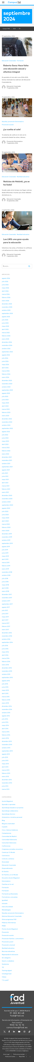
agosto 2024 (6, 355)
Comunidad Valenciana (9, 839)
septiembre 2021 (7, 466)
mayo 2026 (5, 288)
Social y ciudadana (8, 961)
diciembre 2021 (7, 457)
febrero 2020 (6, 527)
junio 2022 (5, 438)
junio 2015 (5, 687)
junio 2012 (5, 786)
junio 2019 (5, 553)
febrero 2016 (6, 661)
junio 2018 (5, 581)
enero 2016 (5, 664)
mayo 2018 (5, 585)
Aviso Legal (6, 1054)
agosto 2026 (6, 278)
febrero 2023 (6, 412)
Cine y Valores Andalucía (10, 830)
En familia (5, 871)
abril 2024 (5, 367)
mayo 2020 (5, 518)
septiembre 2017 (7, 604)
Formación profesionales (10, 894)
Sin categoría (6, 957)
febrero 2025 (6, 336)
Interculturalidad (7, 906)
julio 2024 (5, 358)
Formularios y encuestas (9, 897)
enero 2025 (5, 339)
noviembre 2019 (7, 537)
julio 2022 (5, 435)
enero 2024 (5, 377)
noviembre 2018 (7, 572)
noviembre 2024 (7, 345)
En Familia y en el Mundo (10, 874)
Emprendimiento (7, 868)
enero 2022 (5, 454)
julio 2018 (5, 578)
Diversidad (5, 862)
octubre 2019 (6, 540)
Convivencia (6, 855)
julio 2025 (5, 320)
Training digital (7, 970)
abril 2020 (5, 521)
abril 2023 (5, 406)
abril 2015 (5, 693)
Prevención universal (8, 945)
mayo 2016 (5, 652)
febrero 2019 (6, 565)
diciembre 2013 (7, 741)
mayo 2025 (5, 326)
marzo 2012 (5, 789)
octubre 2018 (6, 575)
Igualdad (5, 900)
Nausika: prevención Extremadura (13, 121)
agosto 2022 (6, 431)
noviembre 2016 (7, 636)
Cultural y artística (8, 858)
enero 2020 (5, 530)
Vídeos (4, 977)
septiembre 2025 (7, 313)
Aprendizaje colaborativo (10, 811)
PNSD (4, 926)
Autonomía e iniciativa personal (12, 817)
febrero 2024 (6, 374)
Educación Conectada (9, 60)
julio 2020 (5, 511)
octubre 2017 (6, 601)
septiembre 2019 (7, 543)
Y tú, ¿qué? (5, 980)
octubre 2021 (6, 463)
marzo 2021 (5, 486)
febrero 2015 (6, 700)
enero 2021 (5, 492)
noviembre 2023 (7, 383)
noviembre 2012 (7, 783)
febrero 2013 (6, 773)
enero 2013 (5, 776)
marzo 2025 (6, 332)
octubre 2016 (6, 639)
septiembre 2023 (7, 390)
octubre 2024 (6, 348)
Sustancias (5, 964)
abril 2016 (5, 655)
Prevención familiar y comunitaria (13, 938)
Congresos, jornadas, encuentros (12, 849)
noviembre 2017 (7, 597)
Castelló (4, 827)
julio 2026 (5, 281)
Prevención (5, 932)
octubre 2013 (6, 747)
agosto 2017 (6, 607)
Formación (20, 60)
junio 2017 (5, 613)
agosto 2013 (6, 754)
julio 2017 (5, 610)
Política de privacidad (18, 1054)
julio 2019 (5, 549)
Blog (3, 820)
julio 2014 (5, 719)
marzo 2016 (5, 658)
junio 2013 (5, 760)
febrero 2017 (6, 626)
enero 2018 (5, 591)
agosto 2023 (6, 393)
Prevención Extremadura (14, 141)
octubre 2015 (6, 674)
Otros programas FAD (9, 919)
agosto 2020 (6, 508)
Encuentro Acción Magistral (11, 878)
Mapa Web (22, 1056)
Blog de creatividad (8, 823)
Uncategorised (6, 973)
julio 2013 (5, 757)
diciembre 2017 (7, 594)
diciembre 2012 (7, 779)
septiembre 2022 (7, 428)
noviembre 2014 (7, 709)
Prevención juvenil (7, 942)
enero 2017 (5, 629)
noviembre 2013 (7, 744)
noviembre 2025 (7, 307)
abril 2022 (5, 444)
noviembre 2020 (7, 498)
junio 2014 (5, 722)
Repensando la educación (10, 954)
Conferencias (6, 846)
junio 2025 (5, 323)
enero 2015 (5, 703)
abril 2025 (5, 329)
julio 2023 (5, 396)
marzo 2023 (6, 409)
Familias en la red (8, 884)
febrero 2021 (6, 489)
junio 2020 (5, 514)
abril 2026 (5, 291)
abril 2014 (5, 728)
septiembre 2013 (7, 751)
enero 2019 (5, 569)
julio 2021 (5, 473)
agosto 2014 (6, 716)
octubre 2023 (6, 387)
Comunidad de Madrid (9, 836)
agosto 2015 (6, 680)
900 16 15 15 (17, 1025)
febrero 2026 (6, 297)
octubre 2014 (6, 712)
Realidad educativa (23, 176)
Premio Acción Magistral (10, 929)
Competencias (6, 833)
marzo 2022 (6, 447)
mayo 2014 (5, 725)
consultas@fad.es (17, 1028)
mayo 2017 (5, 617)
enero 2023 (5, 415)
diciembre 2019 (7, 534)
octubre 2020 (6, 502)
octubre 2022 (6, 425)
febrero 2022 (6, 450)
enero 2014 (5, 738)
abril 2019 (5, 559)
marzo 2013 (5, 770)
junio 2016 (5, 648)
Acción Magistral (7, 801)
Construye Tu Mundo (8, 852)
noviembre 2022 (7, 422)
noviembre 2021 (7, 460)
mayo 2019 (5, 556)
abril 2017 (5, 620)
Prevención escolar (8, 124)
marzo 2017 (5, 623)
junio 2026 (5, 284)
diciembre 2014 (7, 706)
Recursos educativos (8, 951)
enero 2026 (5, 300)
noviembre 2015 (7, 671)
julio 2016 (5, 645)
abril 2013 (5, 767)
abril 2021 (5, 482)
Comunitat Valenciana (9, 843)
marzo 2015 (5, 696)
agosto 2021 (6, 470)
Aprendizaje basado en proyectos (12, 807)
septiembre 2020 (7, 505)
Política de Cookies (10, 1056)
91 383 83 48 (17, 1013)
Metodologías (6, 910)
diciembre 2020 (7, 495)
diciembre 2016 (7, 633)
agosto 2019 (6, 546)
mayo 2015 (5, 690)
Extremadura (6, 881)
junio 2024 (5, 361)
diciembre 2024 (7, 342)
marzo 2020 (6, 524)
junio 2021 (5, 476)
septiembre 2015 (7, 677)
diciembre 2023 (7, 380)
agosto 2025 (6, 316)
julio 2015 (5, 684)
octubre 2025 (6, 310)
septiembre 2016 (7, 642)
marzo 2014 (5, 732)
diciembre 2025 (7, 304)
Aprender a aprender (8, 804)
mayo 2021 (5, 479)
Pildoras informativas (9, 922)
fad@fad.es (17, 1016)
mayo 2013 (5, 763)
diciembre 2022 (7, 419)
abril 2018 (5, 588)
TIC (3, 967)
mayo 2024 (5, 364)
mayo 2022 (5, 441)
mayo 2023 (5, 403)
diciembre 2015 (7, 668)
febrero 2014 (6, 735)
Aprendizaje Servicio (8, 814)
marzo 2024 (6, 371)
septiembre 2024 (7, 351)
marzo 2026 (6, 294)
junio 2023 (5, 399)
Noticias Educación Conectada (12, 916)
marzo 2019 (5, 562)
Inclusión (4, 903)
